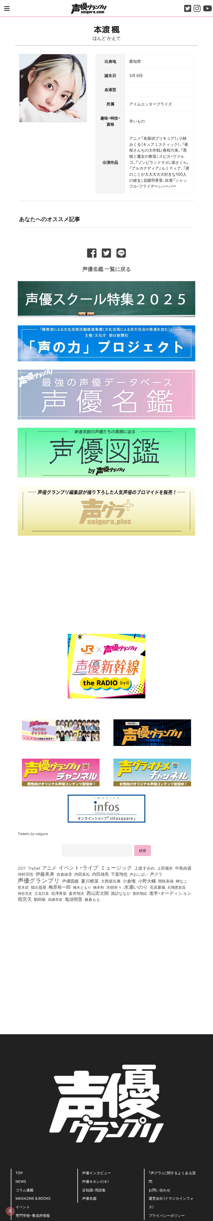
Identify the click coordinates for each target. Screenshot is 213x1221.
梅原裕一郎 (60, 887)
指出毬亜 (38, 887)
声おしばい (139, 874)
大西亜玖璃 (110, 881)
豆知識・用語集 (94, 1190)
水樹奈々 (114, 887)
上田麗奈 (165, 868)
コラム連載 (25, 1190)
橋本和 (98, 887)
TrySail (34, 868)
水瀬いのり (136, 887)
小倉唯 (129, 880)
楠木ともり (82, 887)
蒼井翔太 (76, 893)
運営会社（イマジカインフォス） (171, 1202)
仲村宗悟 (25, 874)
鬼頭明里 (73, 899)
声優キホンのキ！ (95, 1181)
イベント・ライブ (78, 867)
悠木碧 (23, 887)
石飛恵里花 (177, 887)
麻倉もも (92, 899)
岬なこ (181, 881)
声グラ (156, 874)
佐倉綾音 (64, 874)
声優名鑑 (89, 1198)
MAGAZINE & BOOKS (33, 1198)
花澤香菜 (59, 893)
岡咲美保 (166, 881)
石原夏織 (157, 887)
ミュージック (116, 867)
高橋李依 (55, 899)
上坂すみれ (144, 868)
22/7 (22, 868)
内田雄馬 (100, 874)
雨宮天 (25, 899)
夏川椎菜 (90, 881)
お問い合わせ (159, 1190)
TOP (19, 1172)
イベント (23, 1206)
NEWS (21, 1181)
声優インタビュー (96, 1172)
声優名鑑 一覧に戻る (106, 269)
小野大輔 (147, 881)
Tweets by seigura (33, 833)
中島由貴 (183, 868)
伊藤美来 (45, 874)
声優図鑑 (70, 881)
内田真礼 (82, 874)
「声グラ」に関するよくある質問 (172, 1177)
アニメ (49, 867)
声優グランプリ (39, 880)
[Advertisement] (106, 582)
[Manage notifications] (10, 1211)
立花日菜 (41, 893)
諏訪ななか (120, 893)
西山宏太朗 (98, 893)
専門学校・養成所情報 (33, 1215)
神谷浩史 (25, 893)
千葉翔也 (119, 874)
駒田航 (40, 899)
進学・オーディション (170, 893)
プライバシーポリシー (167, 1215)
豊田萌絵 (140, 893)
